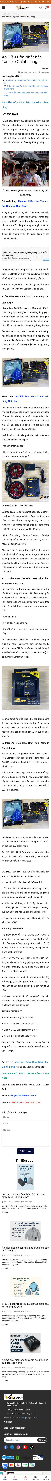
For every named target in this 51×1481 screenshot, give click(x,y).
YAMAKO (22, 1418)
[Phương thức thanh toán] (18, 1465)
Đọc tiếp (5, 1212)
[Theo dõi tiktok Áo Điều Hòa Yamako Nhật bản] (31, 1447)
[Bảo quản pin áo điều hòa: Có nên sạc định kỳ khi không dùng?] (25, 1177)
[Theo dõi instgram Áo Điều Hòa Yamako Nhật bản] (18, 1447)
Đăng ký (42, 1440)
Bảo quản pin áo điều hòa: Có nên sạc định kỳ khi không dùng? (23, 1195)
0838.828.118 (24, 1409)
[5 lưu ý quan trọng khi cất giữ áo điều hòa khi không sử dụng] (25, 1287)
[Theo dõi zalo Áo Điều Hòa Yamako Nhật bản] (12, 1447)
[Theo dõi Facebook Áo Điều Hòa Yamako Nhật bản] (6, 1447)
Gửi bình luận (25, 1151)
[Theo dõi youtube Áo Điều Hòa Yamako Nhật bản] (24, 1447)
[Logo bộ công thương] (22, 1457)
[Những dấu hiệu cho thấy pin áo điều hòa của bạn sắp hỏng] (25, 1343)
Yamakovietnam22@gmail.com (24, 1413)
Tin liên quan (25, 1160)
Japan (37, 1418)
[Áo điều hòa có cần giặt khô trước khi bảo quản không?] (25, 1230)
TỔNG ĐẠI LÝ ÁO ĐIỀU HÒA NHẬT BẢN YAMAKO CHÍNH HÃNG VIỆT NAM (24, 2)
